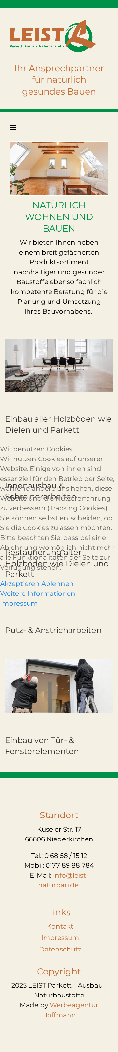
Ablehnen (57, 584)
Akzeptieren (20, 584)
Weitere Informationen (37, 593)
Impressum (19, 603)
